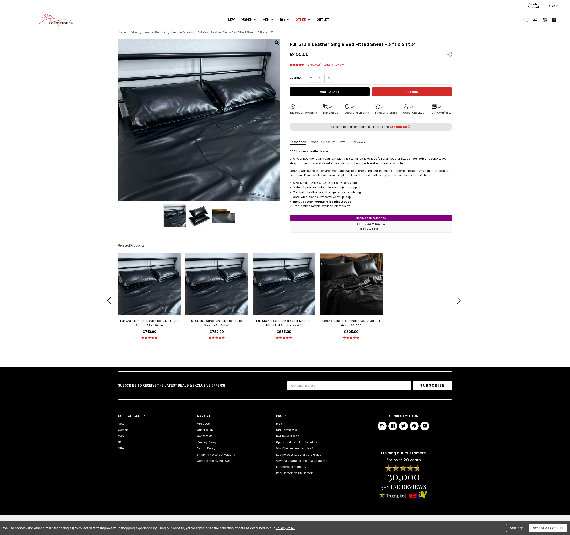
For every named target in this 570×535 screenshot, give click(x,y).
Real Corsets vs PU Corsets (295, 473)
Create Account (533, 5)
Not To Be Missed (287, 436)
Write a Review (334, 64)
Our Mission (205, 430)
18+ (282, 20)
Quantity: (296, 77)
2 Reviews (357, 142)
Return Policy (206, 448)
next (458, 300)
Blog (279, 423)
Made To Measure (323, 142)
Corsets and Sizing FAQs (213, 460)
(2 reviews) (314, 64)
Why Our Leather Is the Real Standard (301, 460)
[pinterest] (414, 426)
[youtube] (424, 426)
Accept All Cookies (548, 527)
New (231, 20)
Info (343, 142)
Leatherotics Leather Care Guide (298, 454)
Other (301, 20)
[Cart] (544, 20)
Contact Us (204, 436)
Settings (517, 527)
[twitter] (403, 426)
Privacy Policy (206, 442)
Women (247, 20)
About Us (203, 423)
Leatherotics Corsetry (291, 466)
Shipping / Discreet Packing (216, 454)
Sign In (553, 5)
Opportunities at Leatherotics (296, 442)
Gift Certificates (287, 430)
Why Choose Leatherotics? (294, 448)
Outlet (323, 20)
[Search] (525, 20)
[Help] (554, 20)
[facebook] (392, 426)
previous (109, 300)
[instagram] (382, 426)
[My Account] (535, 20)
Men (266, 20)
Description (298, 142)
